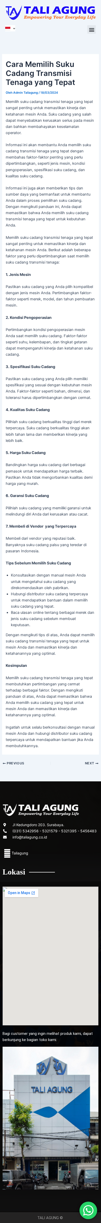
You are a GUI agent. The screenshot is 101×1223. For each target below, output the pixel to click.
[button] (91, 29)
